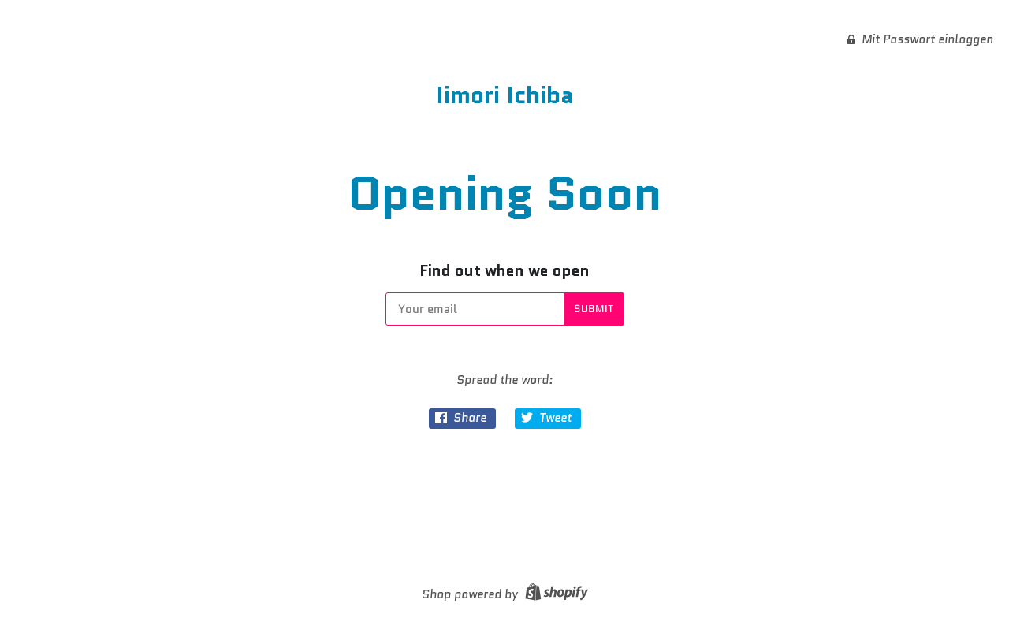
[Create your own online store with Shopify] (554, 594)
